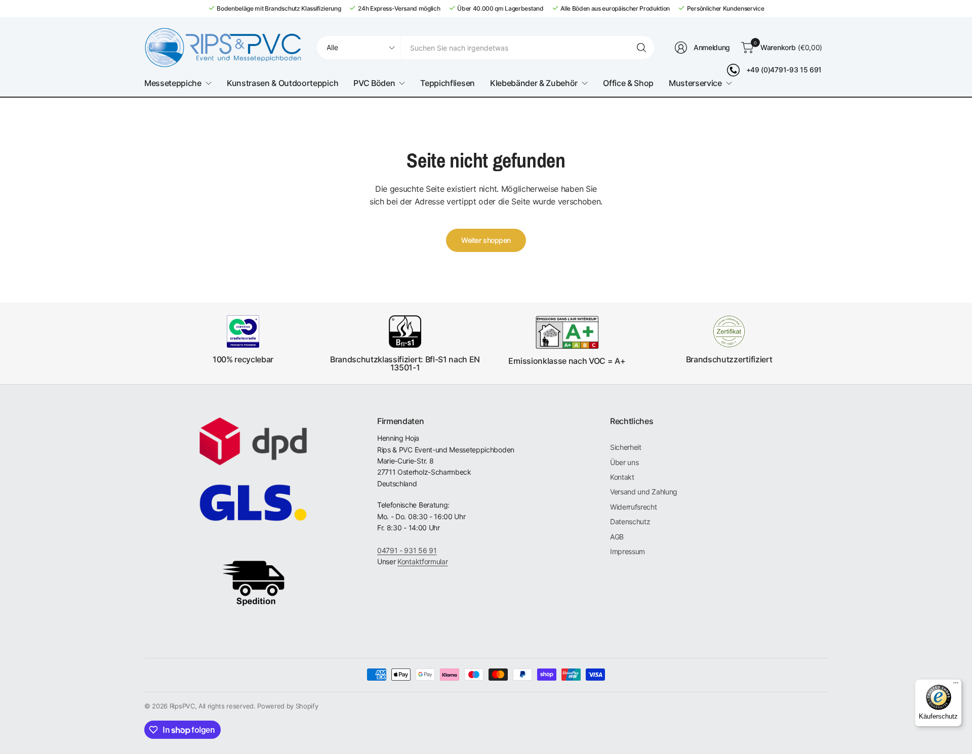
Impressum (627, 551)
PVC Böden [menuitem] (374, 83)
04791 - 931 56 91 (407, 550)
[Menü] (956, 685)
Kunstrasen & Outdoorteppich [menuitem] (282, 83)
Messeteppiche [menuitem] (172, 83)
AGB (617, 536)
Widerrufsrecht (633, 506)
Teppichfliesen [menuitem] (447, 83)
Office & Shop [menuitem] (628, 83)
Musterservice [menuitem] (695, 83)
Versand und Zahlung (643, 491)
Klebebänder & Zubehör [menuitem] (534, 83)
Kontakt (622, 477)
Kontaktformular (422, 561)
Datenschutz (630, 521)
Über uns (624, 462)
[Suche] (641, 47)
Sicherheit (625, 447)
